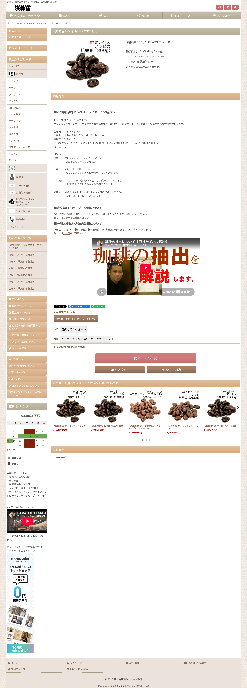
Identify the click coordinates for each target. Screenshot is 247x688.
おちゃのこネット (118, 686)
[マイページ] (235, 7)
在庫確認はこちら (65, 312)
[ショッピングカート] (227, 7)
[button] (219, 7)
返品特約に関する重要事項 (70, 347)
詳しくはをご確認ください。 (72, 217)
